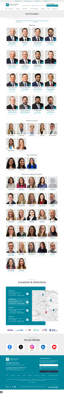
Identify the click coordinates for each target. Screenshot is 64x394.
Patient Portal (35, 5)
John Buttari (11, 205)
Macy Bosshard (11, 135)
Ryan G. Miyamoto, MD (25, 87)
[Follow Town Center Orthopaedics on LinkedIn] (8, 386)
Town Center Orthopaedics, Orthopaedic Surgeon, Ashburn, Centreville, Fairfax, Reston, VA (18, 18)
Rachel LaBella (52, 237)
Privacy (18, 375)
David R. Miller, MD (12, 87)
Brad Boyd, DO (25, 42)
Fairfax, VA (38, 1)
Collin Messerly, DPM (50, 64)
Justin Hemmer (52, 221)
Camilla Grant (42, 221)
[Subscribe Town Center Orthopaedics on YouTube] (14, 386)
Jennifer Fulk (21, 221)
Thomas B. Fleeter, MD (12, 64)
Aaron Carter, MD (37, 42)
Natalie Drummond (11, 221)
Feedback (30, 375)
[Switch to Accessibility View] (1, 392)
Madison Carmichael (21, 205)
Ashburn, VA (18, 1)
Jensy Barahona (11, 169)
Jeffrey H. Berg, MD (12, 42)
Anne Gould (32, 221)
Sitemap (24, 375)
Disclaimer (13, 375)
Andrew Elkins (21, 135)
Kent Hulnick (21, 237)
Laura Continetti (32, 205)
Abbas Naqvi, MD (38, 87)
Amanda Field (42, 135)
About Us (31, 18)
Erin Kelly (32, 237)
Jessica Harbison (11, 150)
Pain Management (32, 382)
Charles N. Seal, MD (25, 110)
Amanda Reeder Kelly (42, 237)
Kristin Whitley (21, 169)
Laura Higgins (11, 237)
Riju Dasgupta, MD (50, 42)
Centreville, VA (28, 1)
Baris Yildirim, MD (50, 110)
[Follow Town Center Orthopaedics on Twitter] (10, 386)
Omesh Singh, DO (38, 110)
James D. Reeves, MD (12, 110)
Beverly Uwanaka (11, 270)
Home (6, 9)
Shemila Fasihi (31, 135)
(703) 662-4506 (21, 295)
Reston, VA (47, 1)
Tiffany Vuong (21, 270)
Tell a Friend (36, 375)
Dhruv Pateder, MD (50, 87)
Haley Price (21, 150)
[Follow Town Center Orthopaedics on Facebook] (6, 386)
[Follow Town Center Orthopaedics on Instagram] (12, 386)
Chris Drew (53, 205)
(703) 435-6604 (50, 3)
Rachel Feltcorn (32, 169)
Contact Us (32, 279)
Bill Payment (43, 5)
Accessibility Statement (53, 375)
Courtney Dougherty (42, 205)
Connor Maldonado (52, 135)
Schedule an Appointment (53, 5)
